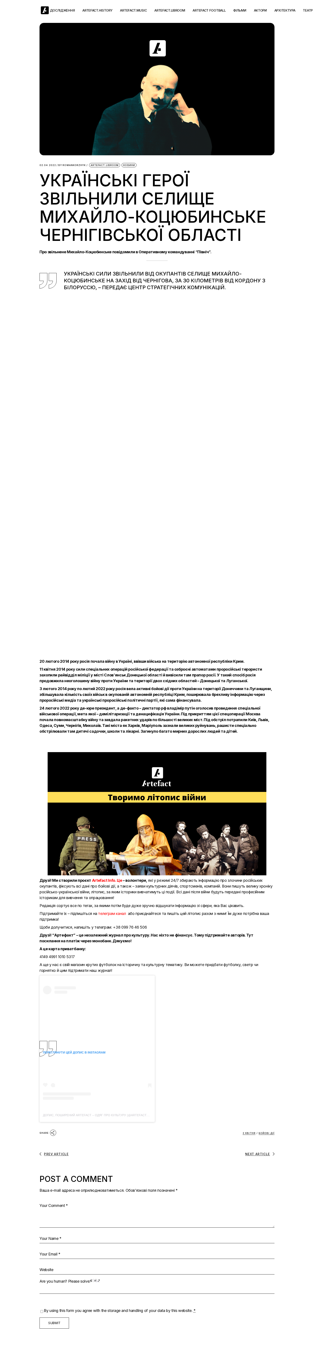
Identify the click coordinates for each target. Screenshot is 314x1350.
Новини (129, 165)
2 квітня (249, 1133)
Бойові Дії (266, 1133)
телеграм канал (112, 913)
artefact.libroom (105, 165)
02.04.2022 (48, 165)
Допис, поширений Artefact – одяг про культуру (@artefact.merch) (101, 1115)
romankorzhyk (72, 165)
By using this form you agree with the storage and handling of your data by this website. (120, 1310)
